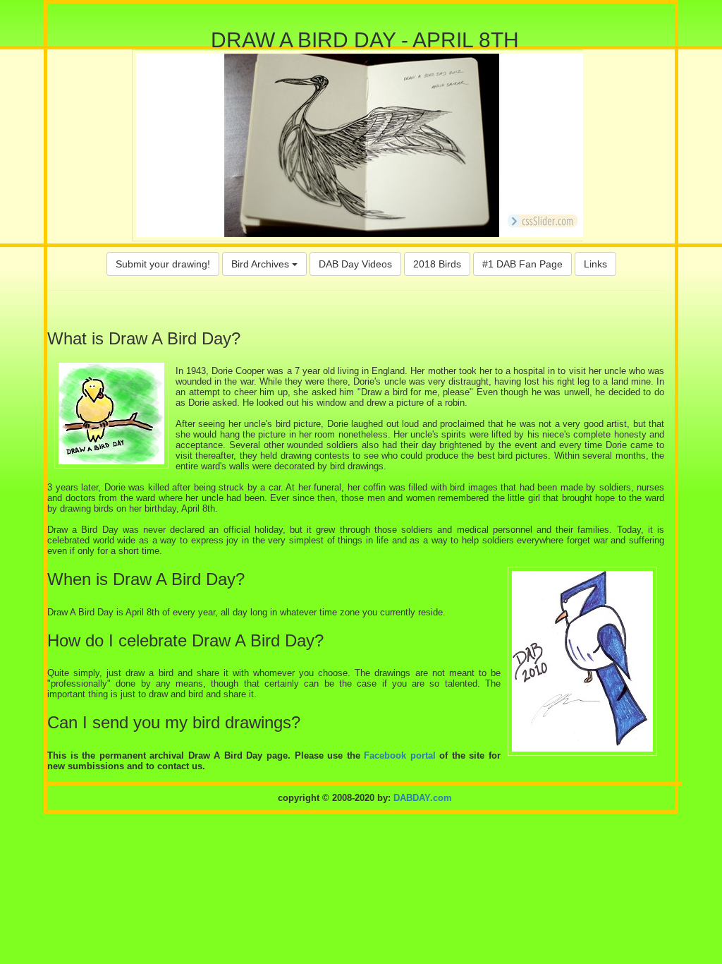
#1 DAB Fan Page (522, 264)
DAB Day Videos (355, 264)
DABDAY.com (422, 798)
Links (595, 264)
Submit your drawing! (163, 264)
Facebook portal (400, 755)
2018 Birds (437, 264)
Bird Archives (261, 264)
